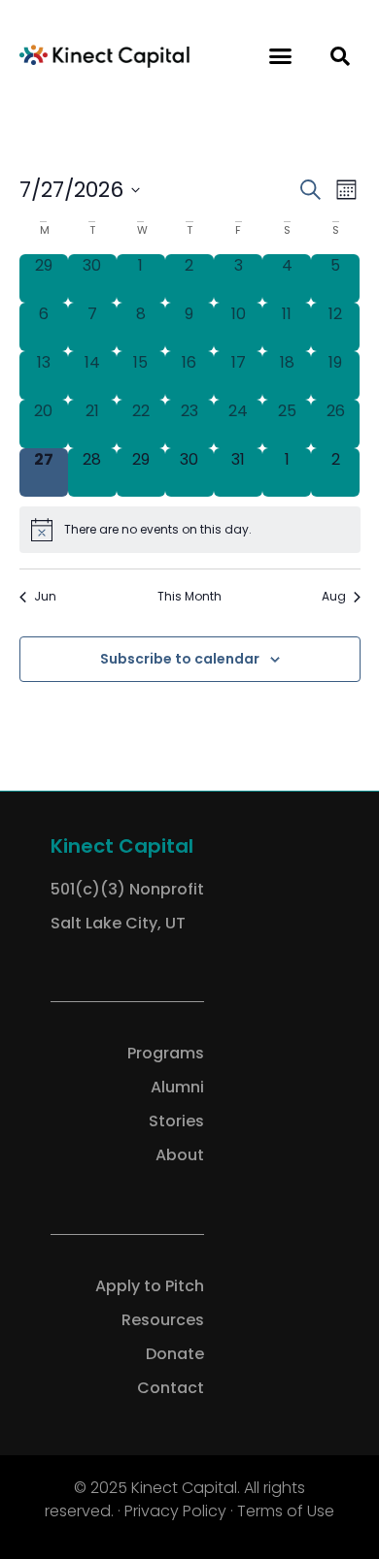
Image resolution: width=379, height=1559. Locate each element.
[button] (280, 56)
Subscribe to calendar (179, 659)
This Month (189, 596)
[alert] (190, 529)
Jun (45, 596)
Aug (334, 596)
